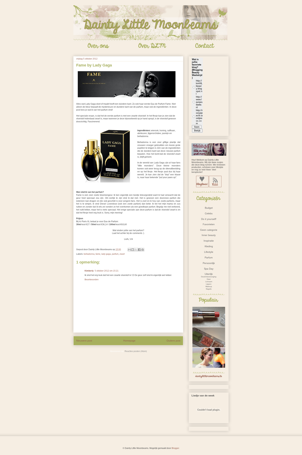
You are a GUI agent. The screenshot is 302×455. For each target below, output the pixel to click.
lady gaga (106, 254)
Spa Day (208, 268)
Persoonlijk (209, 263)
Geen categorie (208, 229)
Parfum (209, 257)
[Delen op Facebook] (139, 249)
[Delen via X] (136, 249)
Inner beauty (209, 235)
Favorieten (209, 224)
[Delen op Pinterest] (142, 249)
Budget (209, 207)
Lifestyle (208, 252)
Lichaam (208, 282)
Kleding (209, 246)
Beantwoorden (92, 279)
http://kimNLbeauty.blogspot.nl (199, 87)
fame (98, 254)
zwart (122, 254)
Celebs (209, 213)
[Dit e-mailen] (129, 249)
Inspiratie (209, 240)
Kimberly (89, 271)
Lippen (208, 284)
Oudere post (173, 340)
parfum (115, 254)
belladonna (89, 254)
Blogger (175, 448)
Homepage (129, 340)
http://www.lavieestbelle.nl (199, 102)
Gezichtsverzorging (208, 277)
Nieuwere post (84, 340)
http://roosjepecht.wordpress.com (199, 117)
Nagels (208, 289)
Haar (209, 279)
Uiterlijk (209, 274)
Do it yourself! (208, 219)
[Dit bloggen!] (132, 249)
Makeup (209, 286)
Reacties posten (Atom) (136, 351)
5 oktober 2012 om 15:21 (106, 271)
